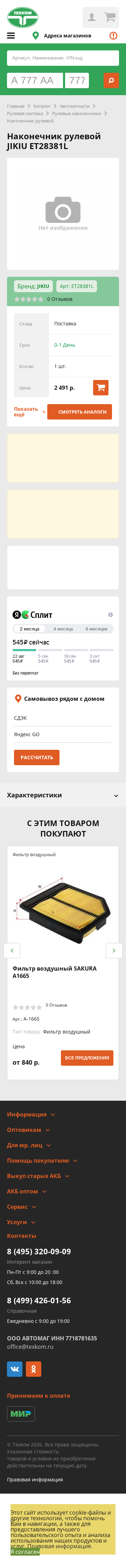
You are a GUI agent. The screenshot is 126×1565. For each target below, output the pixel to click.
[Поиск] (111, 80)
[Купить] (100, 387)
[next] (114, 950)
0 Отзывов (59, 299)
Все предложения (87, 1058)
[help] (113, 35)
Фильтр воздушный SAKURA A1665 (55, 972)
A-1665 (26, 1018)
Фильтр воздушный (34, 854)
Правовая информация (35, 1479)
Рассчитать (37, 757)
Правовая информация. (59, 1546)
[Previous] (12, 950)
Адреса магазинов (67, 35)
